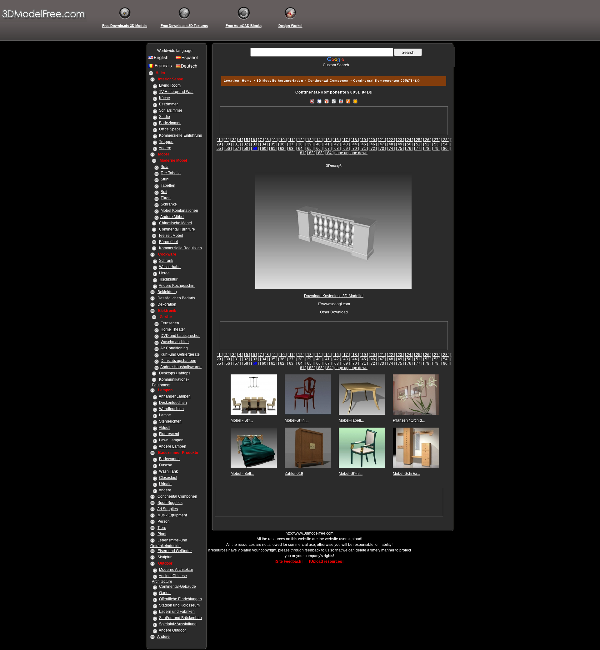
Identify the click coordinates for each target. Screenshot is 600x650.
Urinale (165, 484)
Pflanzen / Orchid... (409, 420)
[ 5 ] (247, 140)
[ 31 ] (237, 144)
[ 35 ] (273, 144)
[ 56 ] (228, 148)
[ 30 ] (228, 144)
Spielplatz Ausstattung (178, 624)
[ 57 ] (237, 148)
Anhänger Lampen (175, 396)
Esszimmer (168, 104)
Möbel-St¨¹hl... (296, 420)
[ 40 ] (318, 144)
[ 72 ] (373, 148)
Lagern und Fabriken (177, 611)
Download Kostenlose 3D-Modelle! (333, 296)
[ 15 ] (327, 140)
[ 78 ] (427, 148)
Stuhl (165, 179)
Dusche (165, 465)
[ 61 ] (273, 148)
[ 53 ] (436, 144)
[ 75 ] (400, 148)
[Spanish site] (188, 59)
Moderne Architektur (176, 569)
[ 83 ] (320, 153)
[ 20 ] (373, 140)
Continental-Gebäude (177, 586)
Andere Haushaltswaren (181, 367)
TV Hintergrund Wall (176, 91)
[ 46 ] (373, 144)
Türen (166, 198)
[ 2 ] (226, 140)
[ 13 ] (309, 140)
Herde (164, 273)
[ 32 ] (246, 144)
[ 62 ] (282, 148)
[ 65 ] (309, 148)
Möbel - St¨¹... (242, 420)
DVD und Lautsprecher (180, 335)
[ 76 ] (409, 148)
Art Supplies (167, 509)
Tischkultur (168, 279)
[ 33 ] (255, 144)
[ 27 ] (436, 140)
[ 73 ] (382, 148)
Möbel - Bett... (242, 473)
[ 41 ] (327, 144)
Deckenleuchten (173, 402)
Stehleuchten (170, 421)
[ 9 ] (275, 140)
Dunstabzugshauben (178, 360)
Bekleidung (167, 292)
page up (341, 153)
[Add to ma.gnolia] (355, 101)
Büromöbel (168, 242)
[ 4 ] (240, 140)
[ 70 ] (355, 148)
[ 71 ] (364, 148)
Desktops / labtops (174, 373)
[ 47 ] (382, 144)
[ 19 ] (364, 140)
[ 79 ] (436, 148)
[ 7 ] (261, 140)
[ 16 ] (336, 140)
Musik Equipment (172, 515)
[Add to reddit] (341, 101)
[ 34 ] (264, 144)
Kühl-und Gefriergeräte (180, 354)
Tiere (162, 528)
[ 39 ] (309, 144)
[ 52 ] (427, 144)
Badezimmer (170, 123)
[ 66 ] (318, 148)
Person (164, 521)
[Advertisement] (333, 69)
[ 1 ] (219, 140)
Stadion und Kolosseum (179, 605)
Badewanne (169, 459)
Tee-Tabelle (171, 173)
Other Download (334, 312)
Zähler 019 (294, 473)
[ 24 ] (409, 140)
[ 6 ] (254, 140)
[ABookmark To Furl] (348, 101)
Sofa (164, 167)
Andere (165, 148)
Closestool (168, 477)
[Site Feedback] (288, 561)
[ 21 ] (382, 140)
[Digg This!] (334, 101)
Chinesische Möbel (175, 223)
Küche (164, 98)
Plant (162, 534)
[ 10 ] (282, 140)
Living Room (170, 85)
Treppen (166, 142)
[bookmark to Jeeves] (312, 101)
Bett (164, 192)
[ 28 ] (445, 140)
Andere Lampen (172, 446)
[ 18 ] (355, 140)
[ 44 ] (355, 144)
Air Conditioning (174, 348)
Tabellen (168, 185)
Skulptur (165, 557)
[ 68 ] (336, 148)
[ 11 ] (291, 140)
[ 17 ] (346, 140)
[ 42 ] (336, 144)
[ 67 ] (327, 148)
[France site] (160, 67)
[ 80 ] (445, 148)
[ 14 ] (318, 140)
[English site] (160, 59)
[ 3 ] (233, 140)
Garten (165, 593)
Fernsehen (170, 323)
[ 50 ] (409, 144)
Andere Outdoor (172, 630)
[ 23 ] (400, 140)
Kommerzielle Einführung (180, 135)
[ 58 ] (246, 148)
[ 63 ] (291, 148)
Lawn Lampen (171, 440)
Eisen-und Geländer (175, 551)
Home (247, 80)
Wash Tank (168, 471)
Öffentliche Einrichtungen (180, 599)
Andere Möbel (172, 217)
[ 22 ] (391, 140)
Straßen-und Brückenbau (180, 618)
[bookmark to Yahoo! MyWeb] (326, 101)
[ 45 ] (364, 144)
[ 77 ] (418, 148)
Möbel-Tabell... (351, 420)
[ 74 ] (391, 148)
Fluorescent (169, 434)
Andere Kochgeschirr (177, 285)
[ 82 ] (311, 153)
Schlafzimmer (170, 110)
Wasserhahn (170, 267)
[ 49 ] (400, 144)
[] (255, 148)
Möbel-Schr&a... (406, 473)
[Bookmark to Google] (319, 101)
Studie (164, 116)
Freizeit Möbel (171, 235)
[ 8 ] (268, 140)
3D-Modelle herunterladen (280, 80)
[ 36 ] (282, 144)
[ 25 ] (418, 140)
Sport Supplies (170, 502)
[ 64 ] (300, 148)
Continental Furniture (177, 229)
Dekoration (167, 304)
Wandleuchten (171, 409)
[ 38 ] (300, 144)
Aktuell (164, 427)
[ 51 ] (418, 144)
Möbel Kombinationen (179, 210)
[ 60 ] (264, 148)
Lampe (165, 415)
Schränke (169, 204)
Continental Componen (177, 496)
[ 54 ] (445, 144)
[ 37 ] (291, 144)
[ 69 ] (346, 148)
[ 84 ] (329, 153)
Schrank (166, 260)
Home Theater (173, 329)
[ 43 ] (346, 144)
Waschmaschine (175, 342)
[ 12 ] (300, 140)
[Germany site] (188, 67)
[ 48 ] (391, 144)
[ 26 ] (427, 140)
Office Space (170, 129)
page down (358, 153)
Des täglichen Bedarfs (176, 298)
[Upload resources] (326, 561)
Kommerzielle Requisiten (180, 248)
